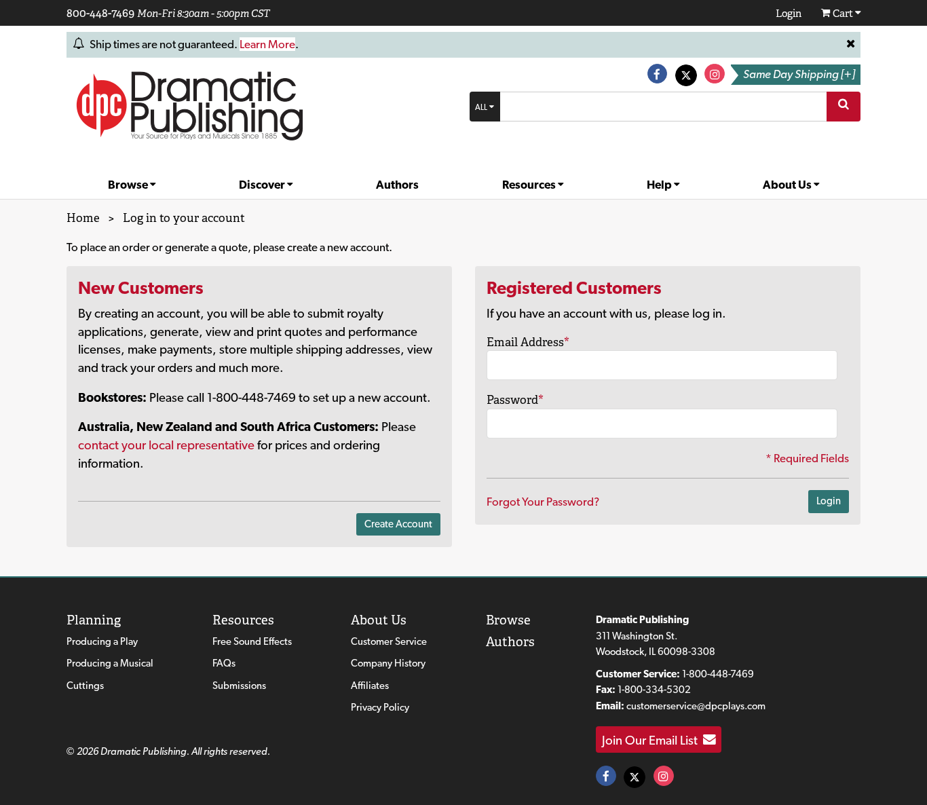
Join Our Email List (652, 739)
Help (660, 184)
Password (515, 399)
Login (828, 501)
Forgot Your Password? (543, 501)
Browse (129, 184)
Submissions (239, 685)
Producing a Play (102, 641)
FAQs (223, 663)
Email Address (528, 342)
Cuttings (85, 685)
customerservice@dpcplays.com (695, 706)
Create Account (398, 524)
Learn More (267, 44)
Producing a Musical (110, 663)
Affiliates (370, 685)
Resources (530, 184)
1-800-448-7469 (718, 674)
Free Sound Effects (252, 641)
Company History (388, 663)
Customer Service (389, 641)
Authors (397, 184)
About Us (788, 184)
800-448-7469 (100, 12)
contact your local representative (166, 444)
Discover (263, 184)
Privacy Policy (380, 707)
